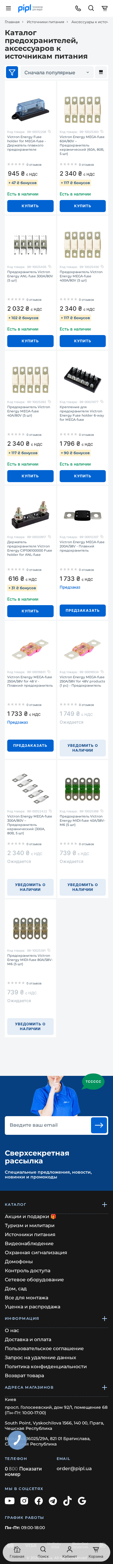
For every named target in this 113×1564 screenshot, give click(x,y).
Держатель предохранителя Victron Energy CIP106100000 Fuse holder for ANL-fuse (29, 548)
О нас (12, 1330)
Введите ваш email (34, 1125)
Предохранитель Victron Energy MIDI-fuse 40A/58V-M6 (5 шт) (82, 820)
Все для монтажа (26, 1298)
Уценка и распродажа (32, 1307)
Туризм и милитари (30, 1225)
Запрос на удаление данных (40, 1357)
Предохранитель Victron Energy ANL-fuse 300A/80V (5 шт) (30, 276)
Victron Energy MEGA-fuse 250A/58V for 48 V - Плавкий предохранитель (30, 681)
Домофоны (19, 1261)
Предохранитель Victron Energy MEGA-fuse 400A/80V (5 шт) (81, 276)
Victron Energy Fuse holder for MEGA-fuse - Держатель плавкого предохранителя (26, 143)
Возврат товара (24, 1375)
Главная (12, 22)
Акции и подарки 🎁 (30, 1216)
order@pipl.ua (74, 1468)
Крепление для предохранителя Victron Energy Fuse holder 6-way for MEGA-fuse (82, 413)
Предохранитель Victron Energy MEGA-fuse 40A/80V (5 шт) (28, 411)
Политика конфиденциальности (46, 1366)
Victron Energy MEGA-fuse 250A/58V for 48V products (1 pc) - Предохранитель (82, 681)
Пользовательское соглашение (44, 1348)
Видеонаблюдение (29, 1243)
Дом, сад (16, 1289)
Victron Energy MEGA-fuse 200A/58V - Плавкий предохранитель (82, 546)
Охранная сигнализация (36, 1252)
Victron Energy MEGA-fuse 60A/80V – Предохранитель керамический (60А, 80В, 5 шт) (82, 145)
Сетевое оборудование (34, 1279)
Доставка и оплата (28, 1339)
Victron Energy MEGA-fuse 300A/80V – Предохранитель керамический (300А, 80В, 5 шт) (29, 824)
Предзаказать (83, 610)
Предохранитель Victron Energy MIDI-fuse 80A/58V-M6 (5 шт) (30, 959)
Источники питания (45, 22)
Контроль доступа (27, 1270)
